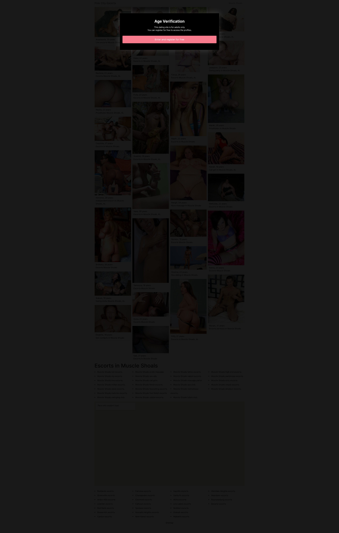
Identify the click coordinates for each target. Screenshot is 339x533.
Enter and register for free (169, 39)
